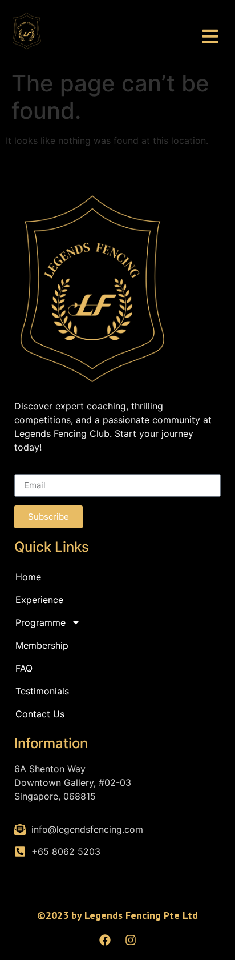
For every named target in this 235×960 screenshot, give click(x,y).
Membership (41, 645)
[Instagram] (130, 940)
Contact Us (39, 714)
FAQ (24, 668)
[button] (210, 36)
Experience (39, 599)
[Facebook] (105, 940)
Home (28, 577)
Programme (40, 622)
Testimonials (42, 691)
